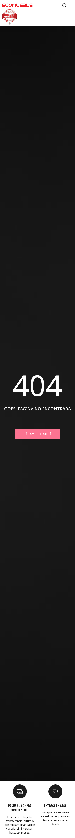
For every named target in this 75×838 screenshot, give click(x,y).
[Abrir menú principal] (70, 5)
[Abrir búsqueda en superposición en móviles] (64, 5)
